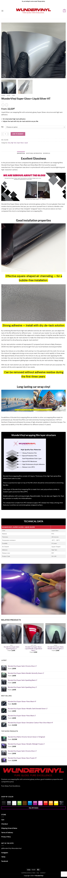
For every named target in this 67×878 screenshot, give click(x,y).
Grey (13, 95)
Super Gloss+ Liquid (22, 143)
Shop (8, 95)
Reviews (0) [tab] (46, 153)
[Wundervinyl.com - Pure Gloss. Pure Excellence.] (33, 11)
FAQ (38, 873)
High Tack (13, 143)
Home (3, 95)
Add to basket (17, 134)
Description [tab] (21, 153)
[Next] (62, 50)
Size (2, 127)
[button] (2, 11)
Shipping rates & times (28, 873)
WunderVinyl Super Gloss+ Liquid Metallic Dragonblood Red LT (33, 648)
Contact (43, 873)
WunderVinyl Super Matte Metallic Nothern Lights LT (56, 648)
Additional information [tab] (34, 153)
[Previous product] (6, 104)
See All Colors (33, 808)
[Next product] (3, 104)
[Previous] (4, 50)
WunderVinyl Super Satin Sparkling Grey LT (11, 648)
